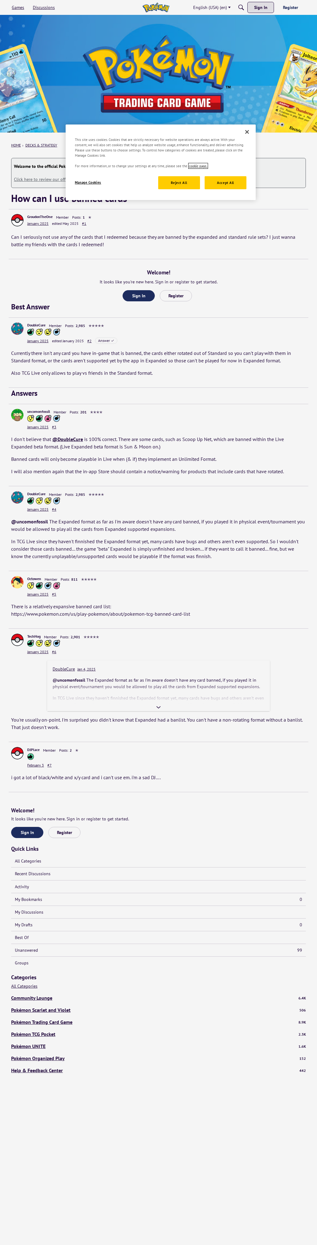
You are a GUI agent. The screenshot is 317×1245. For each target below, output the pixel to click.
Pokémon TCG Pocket (158, 1034)
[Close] (247, 132)
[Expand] (158, 707)
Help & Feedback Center (158, 1070)
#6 (54, 651)
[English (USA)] (155, 7)
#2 (89, 341)
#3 (54, 427)
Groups (21, 963)
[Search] (241, 7)
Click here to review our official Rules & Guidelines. (62, 179)
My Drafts (158, 925)
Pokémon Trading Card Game (158, 1022)
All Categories (28, 861)
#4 (54, 509)
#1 (84, 223)
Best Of (21, 937)
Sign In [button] (138, 296)
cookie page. (198, 166)
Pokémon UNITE (158, 1046)
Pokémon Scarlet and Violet (158, 1010)
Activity (22, 886)
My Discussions (29, 912)
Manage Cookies (88, 182)
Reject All (179, 182)
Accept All (225, 182)
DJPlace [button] (33, 749)
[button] (17, 220)
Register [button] (176, 296)
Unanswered (158, 950)
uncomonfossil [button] (38, 411)
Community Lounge (158, 998)
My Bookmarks (158, 899)
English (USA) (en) (210, 7)
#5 (54, 594)
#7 (49, 765)
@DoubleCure (67, 439)
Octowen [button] (34, 578)
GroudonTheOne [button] (40, 216)
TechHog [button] (34, 636)
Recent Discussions (32, 873)
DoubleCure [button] (36, 325)
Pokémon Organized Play (158, 1058)
